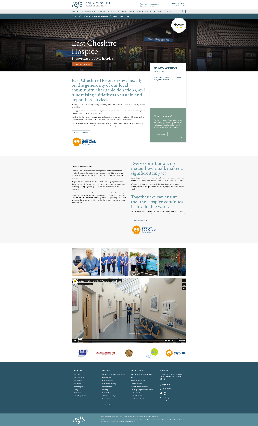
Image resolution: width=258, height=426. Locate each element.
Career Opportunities (80, 396)
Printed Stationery (108, 387)
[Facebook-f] (185, 11)
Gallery (76, 390)
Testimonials (77, 393)
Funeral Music (106, 393)
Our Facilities (78, 380)
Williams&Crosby (154, 416)
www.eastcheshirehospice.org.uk (173, 214)
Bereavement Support (138, 380)
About (74, 11)
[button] (178, 137)
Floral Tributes (106, 377)
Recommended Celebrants (139, 387)
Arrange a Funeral (86, 11)
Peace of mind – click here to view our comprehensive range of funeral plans (100, 16)
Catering (105, 390)
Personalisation (126, 11)
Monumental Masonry (109, 384)
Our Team (77, 374)
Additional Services (108, 405)
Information (149, 11)
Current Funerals (136, 396)
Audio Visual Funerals (109, 402)
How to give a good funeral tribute (142, 390)
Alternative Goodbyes (109, 396)
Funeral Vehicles (107, 380)
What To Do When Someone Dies (141, 374)
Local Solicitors (135, 393)
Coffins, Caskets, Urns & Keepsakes (113, 374)
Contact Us (167, 11)
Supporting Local (79, 387)
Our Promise (78, 384)
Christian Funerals (136, 384)
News (159, 11)
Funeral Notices (113, 11)
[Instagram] (182, 11)
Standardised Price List (138, 399)
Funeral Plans (101, 11)
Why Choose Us (79, 377)
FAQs (133, 377)
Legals (138, 11)
